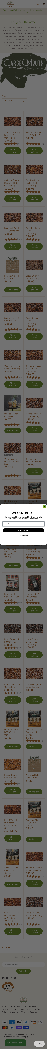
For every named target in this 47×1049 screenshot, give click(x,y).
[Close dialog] (44, 506)
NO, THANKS (23, 535)
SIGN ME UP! (23, 530)
